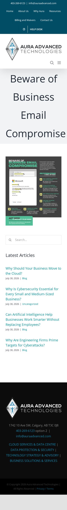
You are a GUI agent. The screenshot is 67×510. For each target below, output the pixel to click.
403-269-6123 (18, 3)
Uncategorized (30, 304)
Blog (24, 278)
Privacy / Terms (45, 488)
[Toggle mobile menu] (59, 63)
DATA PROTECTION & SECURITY (32, 450)
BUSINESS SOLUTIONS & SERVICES (33, 461)
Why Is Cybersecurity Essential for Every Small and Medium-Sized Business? (32, 294)
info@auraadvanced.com (42, 3)
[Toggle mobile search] (52, 63)
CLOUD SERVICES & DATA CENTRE (32, 444)
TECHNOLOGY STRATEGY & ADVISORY (32, 455)
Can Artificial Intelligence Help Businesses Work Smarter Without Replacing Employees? (32, 319)
